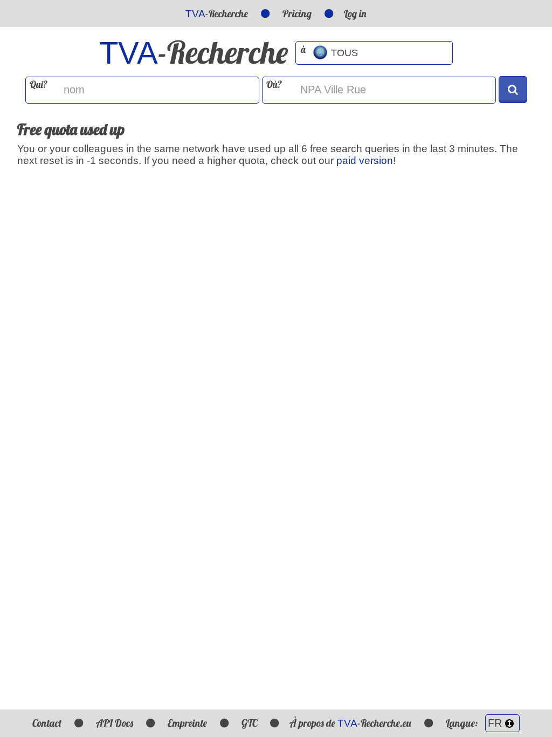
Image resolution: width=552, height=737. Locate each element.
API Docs (114, 722)
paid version (364, 160)
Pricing (297, 13)
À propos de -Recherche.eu (350, 722)
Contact (46, 722)
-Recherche (216, 13)
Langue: (463, 722)
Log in (355, 13)
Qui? (38, 84)
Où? (274, 84)
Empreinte (187, 722)
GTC (249, 722)
